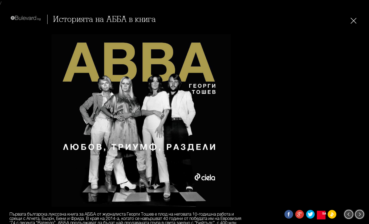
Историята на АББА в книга (104, 19)
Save (324, 213)
